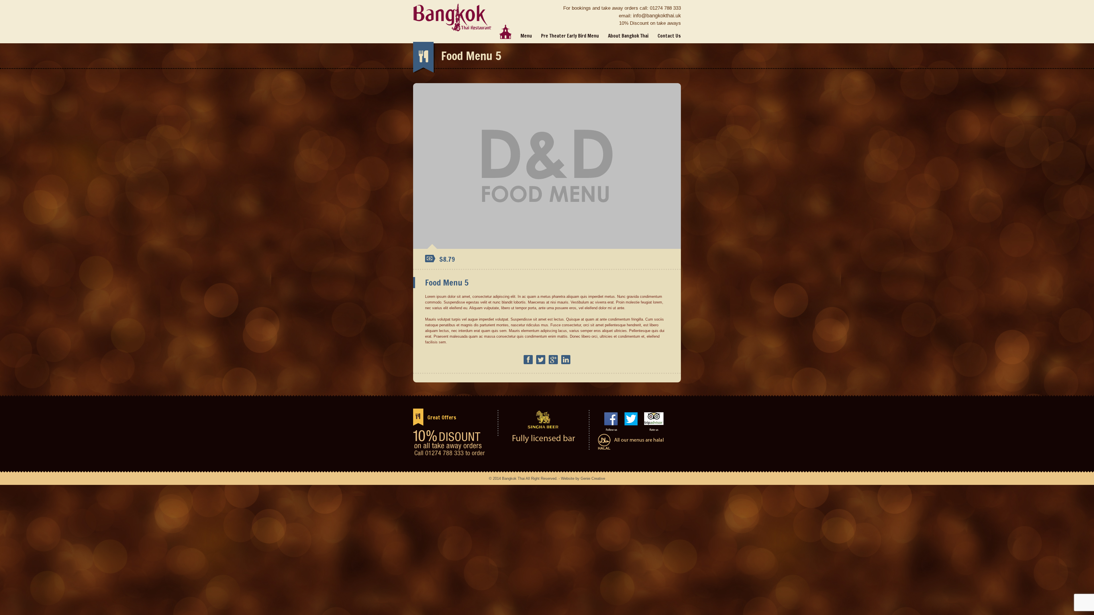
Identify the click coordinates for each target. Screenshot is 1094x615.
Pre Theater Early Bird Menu (570, 35)
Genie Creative (593, 478)
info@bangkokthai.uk (657, 16)
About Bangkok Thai (628, 35)
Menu (526, 35)
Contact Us (669, 35)
